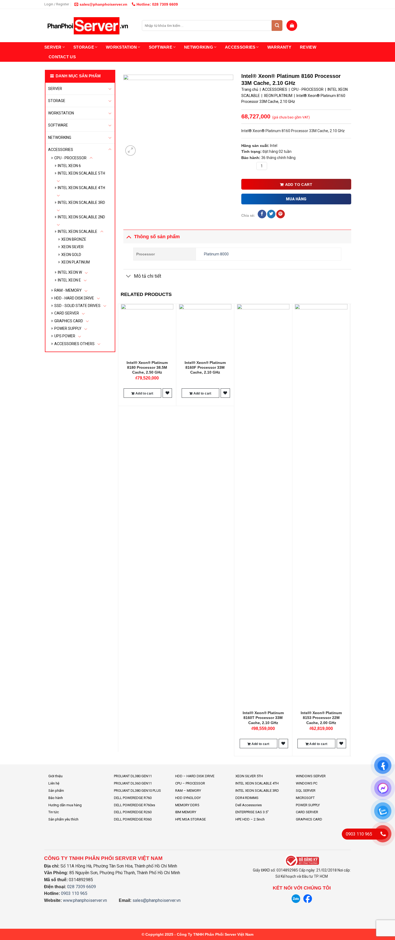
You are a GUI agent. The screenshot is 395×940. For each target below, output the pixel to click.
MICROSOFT (305, 798)
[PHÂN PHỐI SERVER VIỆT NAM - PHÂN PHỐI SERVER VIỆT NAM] (89, 25)
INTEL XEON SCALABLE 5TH (81, 173)
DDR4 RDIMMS (246, 798)
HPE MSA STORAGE (190, 819)
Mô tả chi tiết (147, 276)
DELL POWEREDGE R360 (133, 819)
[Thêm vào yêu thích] (167, 393)
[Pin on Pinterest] (280, 214)
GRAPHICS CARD (68, 321)
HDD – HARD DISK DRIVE (194, 776)
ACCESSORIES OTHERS (74, 344)
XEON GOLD (71, 254)
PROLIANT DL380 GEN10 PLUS (137, 791)
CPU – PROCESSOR (190, 783)
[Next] (348, 529)
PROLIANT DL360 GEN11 (133, 783)
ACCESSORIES (240, 47)
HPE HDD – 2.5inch (250, 819)
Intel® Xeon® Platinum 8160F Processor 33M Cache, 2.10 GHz (205, 367)
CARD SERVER (66, 313)
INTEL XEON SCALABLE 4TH (81, 188)
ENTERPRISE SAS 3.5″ (252, 812)
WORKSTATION (121, 47)
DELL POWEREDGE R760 (133, 798)
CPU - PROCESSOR (70, 158)
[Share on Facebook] (262, 214)
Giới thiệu (55, 776)
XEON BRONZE (73, 239)
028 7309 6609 (81, 886)
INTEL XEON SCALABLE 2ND (81, 217)
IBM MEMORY (185, 812)
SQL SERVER (305, 791)
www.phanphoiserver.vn (85, 900)
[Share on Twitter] (271, 214)
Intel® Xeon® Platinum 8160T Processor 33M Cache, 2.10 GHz (263, 718)
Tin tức (53, 812)
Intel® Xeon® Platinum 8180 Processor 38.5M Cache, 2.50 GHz (147, 367)
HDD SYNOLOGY (188, 798)
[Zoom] (130, 150)
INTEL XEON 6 (69, 166)
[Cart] (291, 25)
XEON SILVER (72, 247)
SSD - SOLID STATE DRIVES (77, 305)
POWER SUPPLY (67, 328)
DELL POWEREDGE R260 (133, 812)
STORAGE (83, 47)
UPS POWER (64, 336)
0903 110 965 (74, 893)
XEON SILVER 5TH (249, 776)
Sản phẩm (56, 791)
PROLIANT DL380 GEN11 (133, 776)
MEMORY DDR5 (187, 805)
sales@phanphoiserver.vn (103, 4)
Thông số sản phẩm (157, 236)
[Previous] (121, 529)
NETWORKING (198, 47)
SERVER (53, 47)
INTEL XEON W (70, 272)
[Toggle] (110, 88)
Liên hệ (53, 783)
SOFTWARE (160, 47)
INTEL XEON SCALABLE (77, 231)
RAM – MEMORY (188, 791)
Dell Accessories (248, 805)
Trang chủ (249, 89)
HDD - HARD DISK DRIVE (74, 298)
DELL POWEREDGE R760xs (134, 805)
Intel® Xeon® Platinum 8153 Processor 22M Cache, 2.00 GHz (321, 718)
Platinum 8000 (216, 254)
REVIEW (308, 47)
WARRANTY (279, 47)
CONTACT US (62, 57)
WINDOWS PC (306, 783)
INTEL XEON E (69, 280)
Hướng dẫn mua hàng (65, 805)
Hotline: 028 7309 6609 (156, 4)
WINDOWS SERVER (311, 776)
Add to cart (299, 184)
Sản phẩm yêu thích (63, 819)
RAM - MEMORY (68, 290)
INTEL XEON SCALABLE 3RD (81, 202)
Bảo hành (55, 798)
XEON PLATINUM (75, 262)
